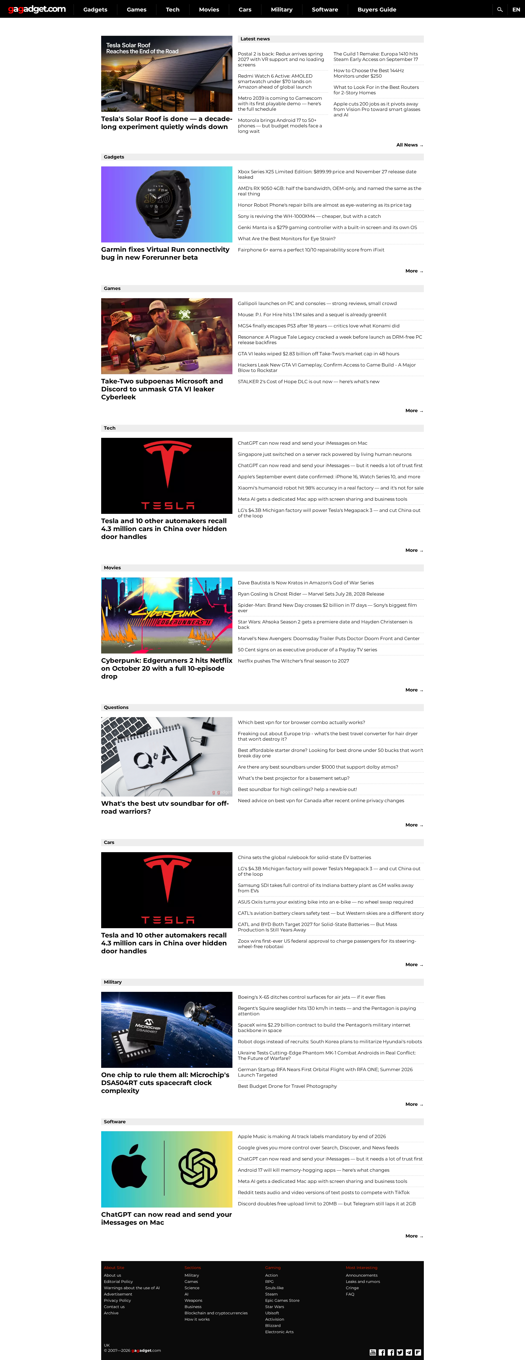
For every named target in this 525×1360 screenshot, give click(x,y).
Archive (111, 1313)
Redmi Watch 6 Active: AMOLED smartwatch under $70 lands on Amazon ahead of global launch (275, 81)
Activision (274, 1319)
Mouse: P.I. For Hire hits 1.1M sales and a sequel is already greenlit (312, 314)
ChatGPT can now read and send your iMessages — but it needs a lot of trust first (330, 465)
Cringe (352, 1287)
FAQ (350, 1294)
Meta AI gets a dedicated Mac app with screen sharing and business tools (322, 499)
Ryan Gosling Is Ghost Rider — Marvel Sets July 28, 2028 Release (311, 594)
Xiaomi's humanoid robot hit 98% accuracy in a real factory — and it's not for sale (331, 488)
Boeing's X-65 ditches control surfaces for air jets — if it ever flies (311, 997)
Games (137, 9)
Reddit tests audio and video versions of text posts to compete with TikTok (324, 1192)
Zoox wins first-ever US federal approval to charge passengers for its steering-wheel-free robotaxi (327, 943)
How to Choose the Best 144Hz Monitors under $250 (369, 73)
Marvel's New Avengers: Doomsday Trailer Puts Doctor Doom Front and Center (329, 638)
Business (193, 1306)
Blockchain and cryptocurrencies (216, 1313)
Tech (173, 9)
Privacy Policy (117, 1300)
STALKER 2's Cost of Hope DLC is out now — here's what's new (309, 381)
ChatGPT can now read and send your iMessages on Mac (303, 443)
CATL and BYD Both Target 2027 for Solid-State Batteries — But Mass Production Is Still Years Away (317, 927)
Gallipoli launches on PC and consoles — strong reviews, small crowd (317, 303)
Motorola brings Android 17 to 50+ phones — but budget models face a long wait (280, 126)
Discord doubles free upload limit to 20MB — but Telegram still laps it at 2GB (327, 1203)
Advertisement (118, 1294)
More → (415, 271)
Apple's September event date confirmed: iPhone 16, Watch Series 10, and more (329, 476)
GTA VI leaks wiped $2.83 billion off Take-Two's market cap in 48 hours (318, 353)
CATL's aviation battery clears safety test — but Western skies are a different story (331, 913)
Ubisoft (272, 1313)
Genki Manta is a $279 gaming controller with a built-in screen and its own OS (327, 227)
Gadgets (95, 9)
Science (192, 1287)
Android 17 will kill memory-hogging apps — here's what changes (313, 1170)
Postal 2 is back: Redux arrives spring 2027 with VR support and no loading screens (281, 59)
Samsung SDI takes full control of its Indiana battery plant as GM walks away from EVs (325, 888)
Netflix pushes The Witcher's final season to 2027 (293, 661)
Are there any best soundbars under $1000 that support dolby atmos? (318, 767)
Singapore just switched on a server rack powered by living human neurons (325, 454)
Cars (245, 9)
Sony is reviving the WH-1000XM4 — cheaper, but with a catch (309, 216)
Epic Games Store (282, 1300)
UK (107, 1345)
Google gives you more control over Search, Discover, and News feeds (318, 1147)
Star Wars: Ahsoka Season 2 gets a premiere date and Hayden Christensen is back (325, 624)
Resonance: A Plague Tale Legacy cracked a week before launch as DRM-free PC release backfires (330, 339)
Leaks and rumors (363, 1281)
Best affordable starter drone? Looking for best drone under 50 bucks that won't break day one (330, 753)
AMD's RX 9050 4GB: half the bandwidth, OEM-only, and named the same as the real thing (329, 191)
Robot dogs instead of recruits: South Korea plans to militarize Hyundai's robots (330, 1041)
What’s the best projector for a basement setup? (294, 778)
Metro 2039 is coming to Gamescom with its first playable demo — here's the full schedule (280, 103)
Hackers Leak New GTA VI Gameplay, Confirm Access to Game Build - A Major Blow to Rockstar (327, 367)
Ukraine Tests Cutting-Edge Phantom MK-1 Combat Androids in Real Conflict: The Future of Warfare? (327, 1055)
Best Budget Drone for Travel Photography (287, 1086)
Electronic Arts (279, 1331)
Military (282, 9)
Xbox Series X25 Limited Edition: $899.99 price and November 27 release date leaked (327, 174)
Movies (209, 9)
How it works (197, 1319)
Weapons (193, 1300)
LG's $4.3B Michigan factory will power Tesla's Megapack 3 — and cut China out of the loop (329, 513)
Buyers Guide (377, 9)
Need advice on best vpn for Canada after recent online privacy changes (321, 800)
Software (325, 9)
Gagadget (37, 7)
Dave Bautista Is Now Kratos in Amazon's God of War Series (306, 582)
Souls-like (274, 1287)
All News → (410, 145)
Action (271, 1275)
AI (186, 1294)
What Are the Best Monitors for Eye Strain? (287, 238)
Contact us (114, 1306)
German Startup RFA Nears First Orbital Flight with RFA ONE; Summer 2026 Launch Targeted (325, 1072)
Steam (271, 1294)
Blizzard (273, 1325)
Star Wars (274, 1306)
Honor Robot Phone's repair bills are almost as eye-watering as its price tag (325, 205)
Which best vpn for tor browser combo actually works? (301, 722)
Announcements (362, 1275)
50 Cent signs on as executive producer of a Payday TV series (307, 649)
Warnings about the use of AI (132, 1287)
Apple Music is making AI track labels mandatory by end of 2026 (312, 1136)
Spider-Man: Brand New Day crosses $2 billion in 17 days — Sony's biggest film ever (327, 607)
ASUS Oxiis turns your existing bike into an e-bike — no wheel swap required (325, 902)
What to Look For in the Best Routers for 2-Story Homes (376, 89)
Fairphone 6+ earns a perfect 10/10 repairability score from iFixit (311, 250)
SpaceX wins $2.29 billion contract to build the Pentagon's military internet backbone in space (324, 1027)
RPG (269, 1281)
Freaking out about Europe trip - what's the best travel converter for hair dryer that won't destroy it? (328, 736)
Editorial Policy (118, 1281)
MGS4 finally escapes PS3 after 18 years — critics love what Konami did (319, 326)
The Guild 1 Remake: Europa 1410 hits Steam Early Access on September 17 (376, 56)
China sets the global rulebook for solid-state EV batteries (304, 857)
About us (112, 1275)
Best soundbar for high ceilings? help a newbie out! (297, 789)
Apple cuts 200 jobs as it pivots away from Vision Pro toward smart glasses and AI (377, 109)
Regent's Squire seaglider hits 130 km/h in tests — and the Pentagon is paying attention (327, 1011)
